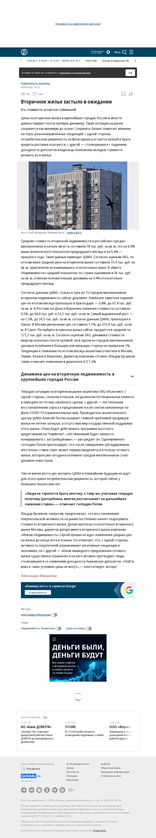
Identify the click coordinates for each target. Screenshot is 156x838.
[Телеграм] (24, 790)
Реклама (72, 776)
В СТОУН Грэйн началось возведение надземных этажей (84, 733)
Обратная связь (111, 768)
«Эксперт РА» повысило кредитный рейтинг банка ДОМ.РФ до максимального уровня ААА (37, 737)
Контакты (73, 772)
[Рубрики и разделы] (131, 52)
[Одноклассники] (47, 790)
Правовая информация (115, 772)
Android (105, 764)
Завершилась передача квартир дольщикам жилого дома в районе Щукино (128, 735)
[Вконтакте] (31, 790)
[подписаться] (55, 615)
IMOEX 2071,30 (70, 60)
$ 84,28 (31, 60)
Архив (70, 768)
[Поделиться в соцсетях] (131, 94)
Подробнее (99, 830)
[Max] (62, 790)
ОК (130, 73)
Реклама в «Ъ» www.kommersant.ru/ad (78, 24)
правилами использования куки (75, 72)
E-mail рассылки (111, 776)
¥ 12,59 (54, 60)
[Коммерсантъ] (24, 52)
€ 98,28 (43, 60)
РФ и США (91, 60)
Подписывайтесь (38, 592)
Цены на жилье (75, 628)
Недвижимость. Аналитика (35, 83)
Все (45, 717)
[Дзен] (39, 790)
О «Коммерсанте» (78, 764)
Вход (118, 52)
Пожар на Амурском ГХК (115, 60)
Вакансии (72, 780)
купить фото (74, 232)
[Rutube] (55, 790)
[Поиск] (124, 52)
